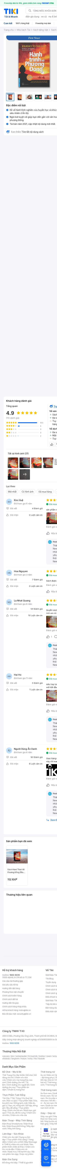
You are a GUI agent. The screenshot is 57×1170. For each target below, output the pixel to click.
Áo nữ (43, 1075)
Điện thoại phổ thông (16, 1126)
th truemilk (33, 1056)
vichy (30, 1058)
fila (35, 1058)
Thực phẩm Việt (25, 1100)
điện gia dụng (32, 16)
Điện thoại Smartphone (12, 1124)
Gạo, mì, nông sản (16, 1105)
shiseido (6, 1058)
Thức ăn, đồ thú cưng (16, 1113)
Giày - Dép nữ (48, 1113)
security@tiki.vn (24, 1014)
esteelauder (21, 1056)
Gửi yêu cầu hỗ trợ (10, 985)
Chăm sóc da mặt (10, 1137)
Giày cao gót (46, 1116)
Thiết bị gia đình (26, 1162)
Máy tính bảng (14, 1128)
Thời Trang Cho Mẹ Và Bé (13, 1075)
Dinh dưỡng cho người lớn (18, 1085)
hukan (23, 1058)
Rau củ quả (12, 1100)
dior (12, 1056)
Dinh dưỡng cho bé (15, 1082)
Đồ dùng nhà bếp (9, 1162)
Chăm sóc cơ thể (15, 1142)
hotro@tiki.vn (25, 1010)
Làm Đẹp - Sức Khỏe (13, 1133)
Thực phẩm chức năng (17, 1139)
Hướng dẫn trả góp (10, 1003)
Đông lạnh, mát (20, 1103)
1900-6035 (15, 975)
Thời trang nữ (48, 1071)
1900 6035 (14, 1043)
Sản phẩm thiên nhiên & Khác (17, 1145)
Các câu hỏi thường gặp (12, 981)
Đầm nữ (50, 1075)
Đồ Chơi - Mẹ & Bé (11, 1071)
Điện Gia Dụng (9, 1159)
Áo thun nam (46, 1093)
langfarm (15, 1058)
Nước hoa (12, 1152)
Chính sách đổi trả (10, 999)
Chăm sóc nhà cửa (19, 1115)
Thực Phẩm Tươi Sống (13, 1095)
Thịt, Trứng (16, 1098)
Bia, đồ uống (12, 1108)
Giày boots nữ (51, 1121)
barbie (42, 1056)
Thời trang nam (49, 1090)
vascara (5, 1056)
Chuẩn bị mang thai (16, 1090)
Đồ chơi (29, 1075)
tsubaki (41, 1058)
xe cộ (44, 16)
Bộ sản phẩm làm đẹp (18, 1153)
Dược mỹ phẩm (26, 1154)
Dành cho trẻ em (15, 1110)
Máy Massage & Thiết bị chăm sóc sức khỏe (19, 1143)
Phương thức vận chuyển (13, 992)
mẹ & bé (52, 16)
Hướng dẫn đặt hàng (11, 988)
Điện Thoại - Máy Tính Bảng (17, 1120)
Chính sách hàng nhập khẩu (14, 1006)
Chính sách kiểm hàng (12, 995)
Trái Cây (6, 1098)
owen (48, 1056)
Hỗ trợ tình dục (24, 1152)
